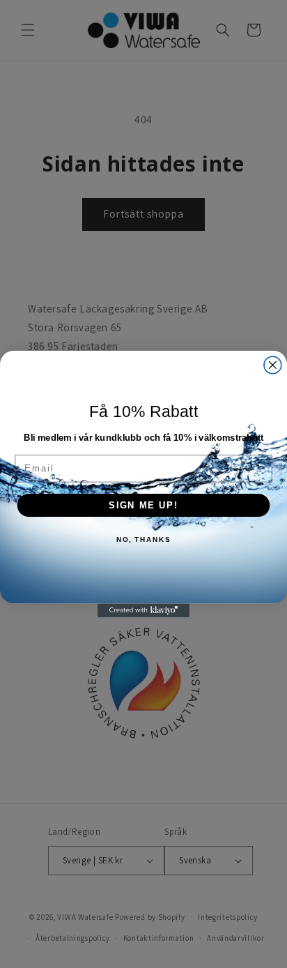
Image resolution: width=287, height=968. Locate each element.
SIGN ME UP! (143, 505)
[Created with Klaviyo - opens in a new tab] (143, 610)
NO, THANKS (143, 540)
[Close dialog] (272, 365)
